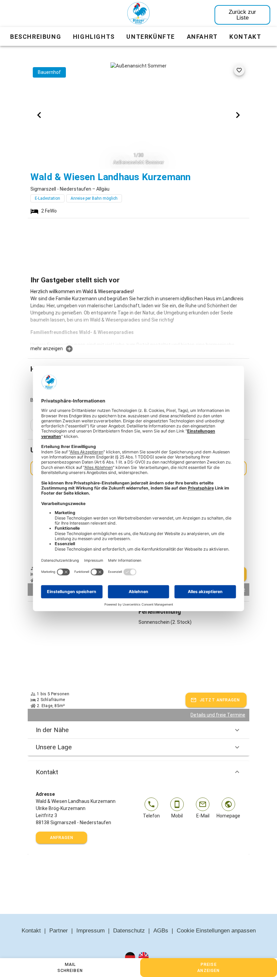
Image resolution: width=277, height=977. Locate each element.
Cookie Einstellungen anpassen (216, 930)
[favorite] (239, 70)
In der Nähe (52, 730)
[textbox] (138, 316)
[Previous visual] (39, 115)
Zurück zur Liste (242, 15)
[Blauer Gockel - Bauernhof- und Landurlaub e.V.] (138, 14)
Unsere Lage (54, 747)
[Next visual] (238, 115)
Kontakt (47, 772)
